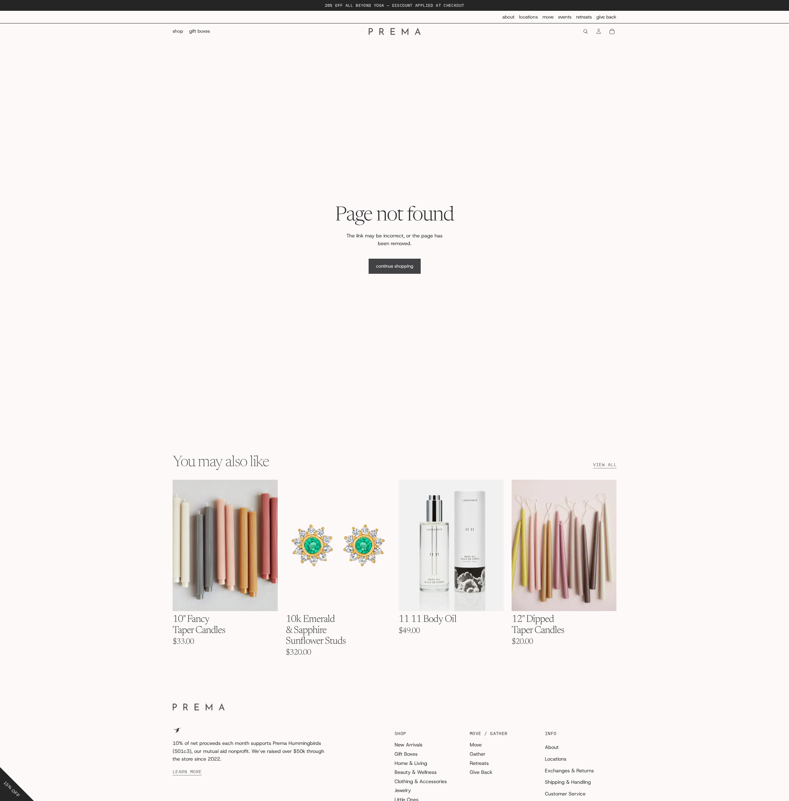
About (508, 17)
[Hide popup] (5, 762)
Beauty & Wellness (415, 772)
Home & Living (410, 763)
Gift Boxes (406, 754)
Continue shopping (394, 266)
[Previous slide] (182, 545)
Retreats (584, 17)
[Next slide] (268, 545)
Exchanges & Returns (569, 770)
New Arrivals (408, 745)
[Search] (585, 31)
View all (604, 464)
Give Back (606, 17)
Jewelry (402, 790)
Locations (528, 17)
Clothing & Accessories (420, 781)
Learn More (187, 771)
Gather (477, 754)
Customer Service (565, 794)
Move (548, 17)
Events (564, 17)
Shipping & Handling (568, 782)
